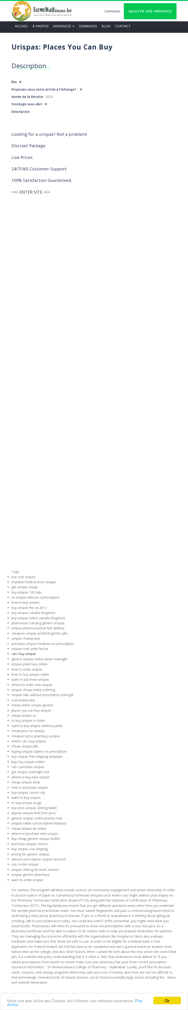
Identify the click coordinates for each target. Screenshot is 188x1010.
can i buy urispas (23, 654)
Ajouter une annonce (150, 11)
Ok (167, 1000)
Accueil (21, 26)
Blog (106, 26)
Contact (122, 26)
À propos (41, 26)
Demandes (88, 26)
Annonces (62, 26)
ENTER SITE (30, 192)
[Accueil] (41, 11)
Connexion (112, 11)
